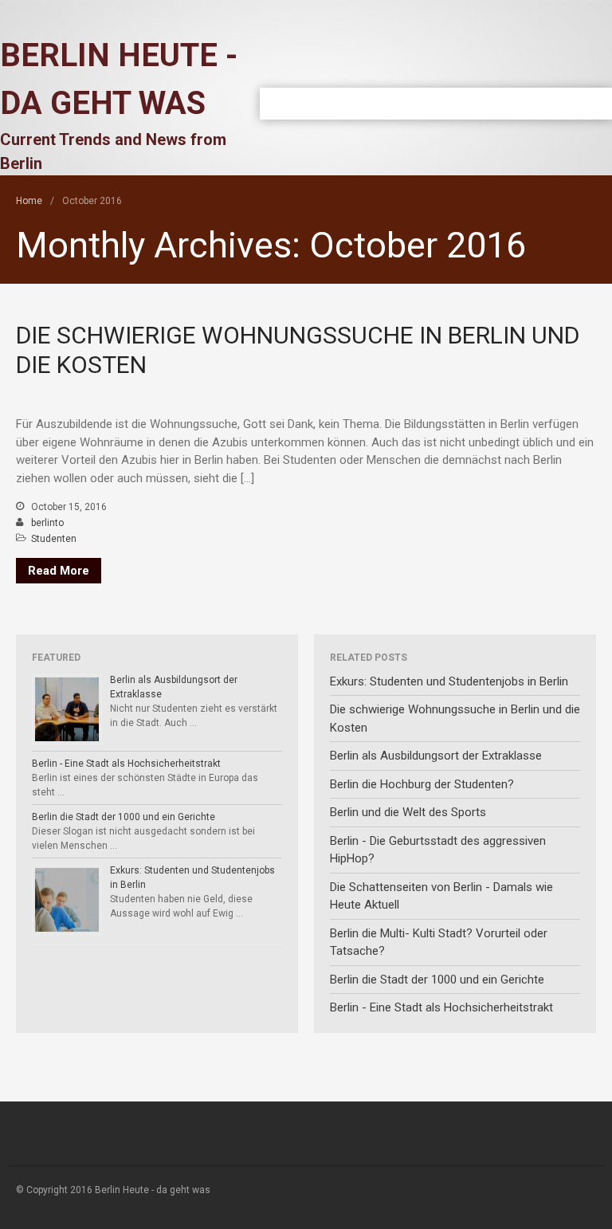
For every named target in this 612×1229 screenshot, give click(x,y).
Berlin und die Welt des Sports (408, 812)
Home (29, 200)
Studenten (53, 538)
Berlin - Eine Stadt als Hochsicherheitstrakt (126, 763)
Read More (58, 570)
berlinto (47, 522)
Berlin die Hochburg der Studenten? (422, 784)
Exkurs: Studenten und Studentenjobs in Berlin (449, 681)
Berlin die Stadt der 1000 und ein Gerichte (123, 817)
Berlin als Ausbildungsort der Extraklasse (436, 755)
